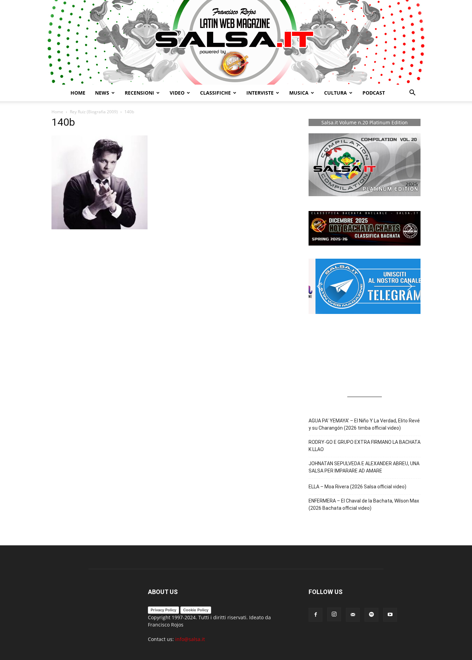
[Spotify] (371, 615)
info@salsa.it (190, 639)
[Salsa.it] (236, 42)
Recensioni (139, 92)
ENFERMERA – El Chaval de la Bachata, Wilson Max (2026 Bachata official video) (364, 504)
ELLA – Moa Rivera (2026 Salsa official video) (357, 486)
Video (177, 92)
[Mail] (353, 615)
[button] (412, 93)
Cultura (335, 92)
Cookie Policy (195, 610)
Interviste (260, 92)
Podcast (373, 92)
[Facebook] (315, 615)
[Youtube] (390, 615)
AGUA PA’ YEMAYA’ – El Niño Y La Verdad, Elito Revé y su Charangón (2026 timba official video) (364, 424)
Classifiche (215, 92)
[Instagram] (334, 614)
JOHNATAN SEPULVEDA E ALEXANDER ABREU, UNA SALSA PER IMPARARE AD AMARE (364, 467)
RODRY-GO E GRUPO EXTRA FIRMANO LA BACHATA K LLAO (365, 445)
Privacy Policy (163, 610)
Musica (299, 92)
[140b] (99, 227)
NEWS (102, 92)
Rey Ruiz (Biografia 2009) (94, 112)
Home (77, 92)
